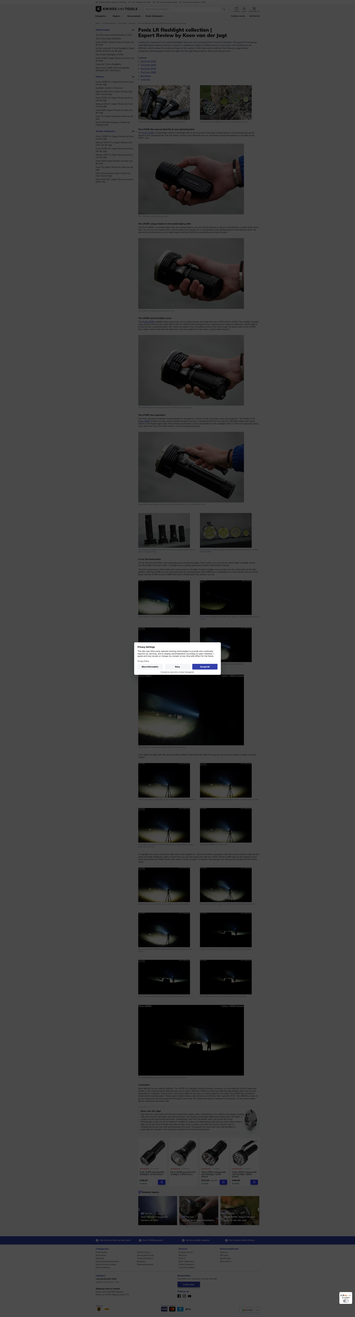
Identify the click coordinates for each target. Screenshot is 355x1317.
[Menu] (350, 1293)
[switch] (346, 1301)
